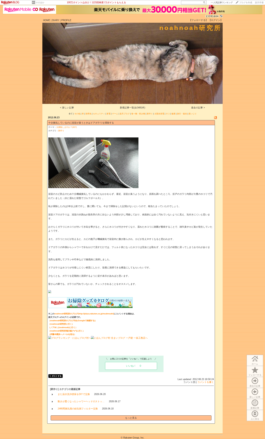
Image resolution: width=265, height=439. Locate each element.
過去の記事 (254, 386)
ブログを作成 (245, 2)
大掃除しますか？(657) (66, 127)
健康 (173, 114)
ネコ (168, 114)
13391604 (212, 16)
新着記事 (255, 408)
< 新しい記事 (67, 107)
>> (222, 2)
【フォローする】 (198, 20)
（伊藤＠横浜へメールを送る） (62, 334)
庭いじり (192, 114)
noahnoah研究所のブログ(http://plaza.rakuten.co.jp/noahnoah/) (84, 314)
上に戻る (255, 419)
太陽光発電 (159, 114)
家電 (109, 114)
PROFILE (66, 20)
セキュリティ (99, 114)
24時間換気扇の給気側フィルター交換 (78, 408)
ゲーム (115, 114)
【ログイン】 (216, 20)
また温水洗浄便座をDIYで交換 (74, 394)
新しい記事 (254, 397)
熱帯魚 (88, 114)
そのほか (40, 2)
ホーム (255, 364)
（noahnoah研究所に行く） (61, 324)
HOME (46, 20)
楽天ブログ (125, 114)
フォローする (254, 375)
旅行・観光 (182, 114)
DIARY (55, 20)
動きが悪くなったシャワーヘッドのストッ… (81, 401)
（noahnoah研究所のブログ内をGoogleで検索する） (72, 320)
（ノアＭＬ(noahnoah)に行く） (62, 327)
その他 (77, 114)
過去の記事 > (198, 107)
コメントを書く (205, 382)
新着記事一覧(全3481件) (132, 107)
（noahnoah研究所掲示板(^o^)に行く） (66, 331)
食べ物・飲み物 (138, 114)
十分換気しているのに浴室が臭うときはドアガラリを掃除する (81, 122)
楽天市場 (259, 2)
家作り (150, 114)
